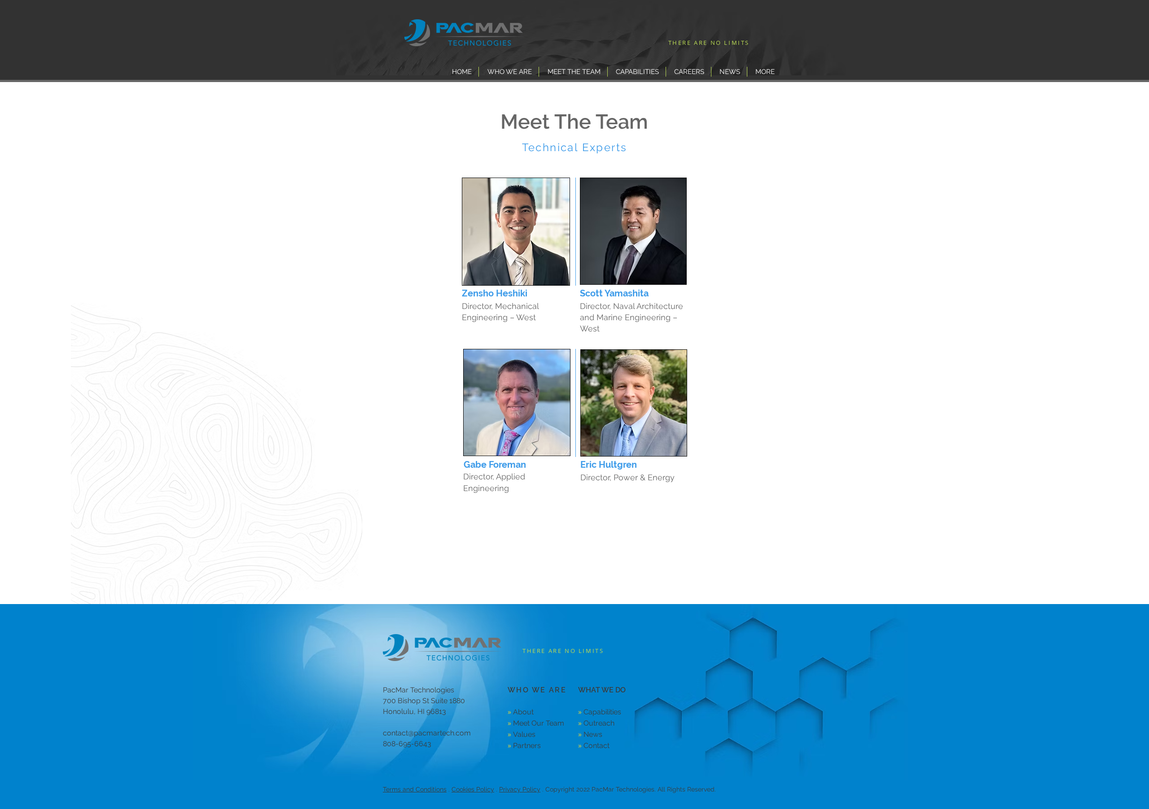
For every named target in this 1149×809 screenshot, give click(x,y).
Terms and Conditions (415, 789)
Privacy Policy (519, 789)
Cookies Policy (473, 789)
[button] (509, 72)
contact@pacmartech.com (427, 733)
